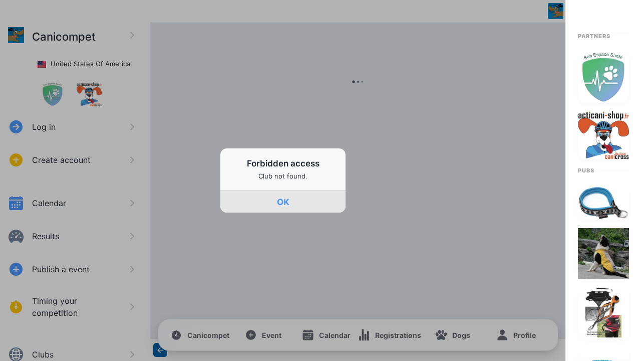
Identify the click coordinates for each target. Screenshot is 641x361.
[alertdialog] (283, 180)
